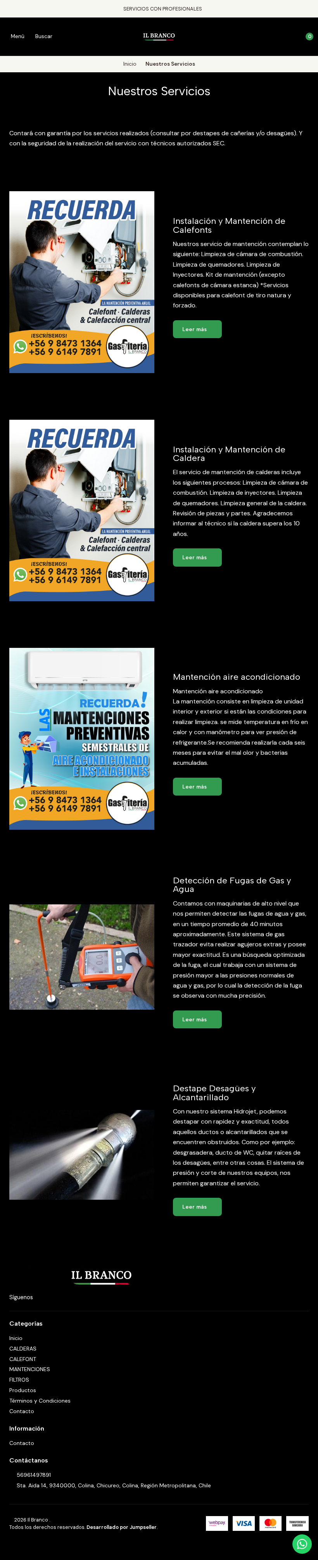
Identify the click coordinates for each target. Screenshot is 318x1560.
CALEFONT (22, 1359)
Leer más (195, 329)
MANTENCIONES (29, 1369)
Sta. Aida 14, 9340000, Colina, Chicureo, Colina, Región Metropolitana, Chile (114, 1485)
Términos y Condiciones (40, 1400)
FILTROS (19, 1379)
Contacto (21, 1411)
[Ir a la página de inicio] (159, 36)
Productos (22, 1390)
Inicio (130, 64)
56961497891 (34, 1474)
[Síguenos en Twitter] (62, 1298)
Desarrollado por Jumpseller (121, 1527)
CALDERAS (22, 1348)
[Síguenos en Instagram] (41, 1298)
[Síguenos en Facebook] (51, 1298)
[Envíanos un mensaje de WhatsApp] (302, 1544)
